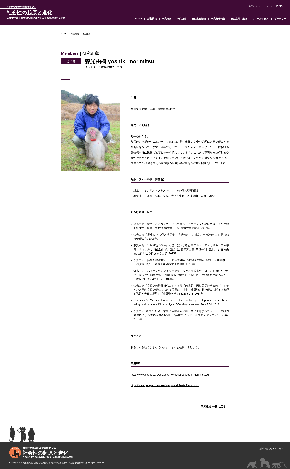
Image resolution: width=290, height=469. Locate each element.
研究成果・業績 (239, 18)
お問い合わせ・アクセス (261, 6)
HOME (138, 18)
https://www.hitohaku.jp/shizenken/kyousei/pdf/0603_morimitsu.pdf (170, 374)
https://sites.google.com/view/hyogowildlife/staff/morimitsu (165, 385)
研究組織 (181, 18)
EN (281, 6)
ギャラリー (280, 18)
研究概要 (167, 18)
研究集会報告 (218, 18)
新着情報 (152, 18)
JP (277, 6)
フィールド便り (260, 18)
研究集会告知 (199, 18)
